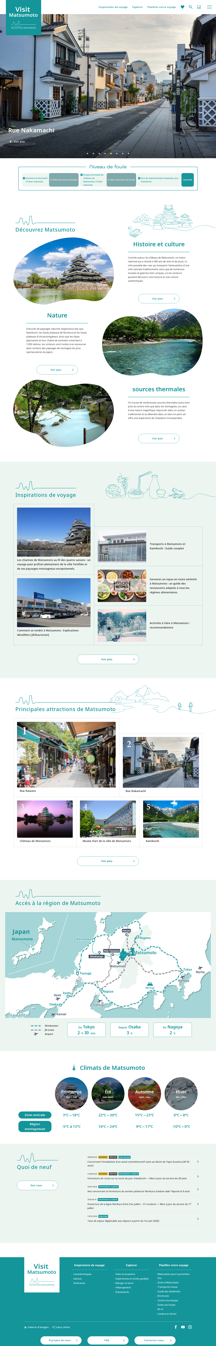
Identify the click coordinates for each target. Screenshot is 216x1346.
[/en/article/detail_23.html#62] (108, 1104)
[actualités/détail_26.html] (143, 1204)
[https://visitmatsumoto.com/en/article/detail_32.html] (148, 625)
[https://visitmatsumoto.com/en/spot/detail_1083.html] (66, 757)
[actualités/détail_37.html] (143, 1176)
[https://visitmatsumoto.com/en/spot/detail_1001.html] (45, 822)
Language (199, 7)
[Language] (199, 7)
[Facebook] (176, 1327)
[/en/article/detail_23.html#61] (71, 1104)
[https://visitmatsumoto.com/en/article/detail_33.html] (54, 610)
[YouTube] (183, 1327)
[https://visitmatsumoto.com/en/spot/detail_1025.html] (171, 822)
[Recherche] (190, 7)
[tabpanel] (108, 86)
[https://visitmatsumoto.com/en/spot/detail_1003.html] (107, 822)
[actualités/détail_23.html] (143, 1218)
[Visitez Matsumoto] (42, 1274)
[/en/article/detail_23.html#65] (181, 1104)
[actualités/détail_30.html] (143, 1189)
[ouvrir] (108, 180)
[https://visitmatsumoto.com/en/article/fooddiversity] (148, 586)
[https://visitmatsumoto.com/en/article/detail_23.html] (54, 539)
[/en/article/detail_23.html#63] (144, 1104)
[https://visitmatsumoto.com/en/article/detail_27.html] (148, 546)
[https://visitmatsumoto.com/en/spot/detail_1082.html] (160, 765)
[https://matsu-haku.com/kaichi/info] (50, 180)
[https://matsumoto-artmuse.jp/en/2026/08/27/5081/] (143, 1161)
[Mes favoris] (182, 7)
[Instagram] (190, 1327)
